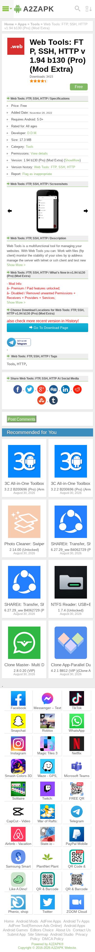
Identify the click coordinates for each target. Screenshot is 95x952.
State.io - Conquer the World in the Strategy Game (47, 850)
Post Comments (21, 419)
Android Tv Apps (76, 921)
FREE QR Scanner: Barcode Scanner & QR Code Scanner (77, 804)
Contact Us (82, 930)
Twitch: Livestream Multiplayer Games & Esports (47, 804)
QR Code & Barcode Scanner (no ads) (76, 870)
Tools (29, 146)
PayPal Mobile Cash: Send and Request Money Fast (76, 850)
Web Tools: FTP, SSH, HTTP (54, 167)
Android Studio (61, 934)
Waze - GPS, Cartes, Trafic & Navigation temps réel (47, 782)
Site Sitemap (38, 934)
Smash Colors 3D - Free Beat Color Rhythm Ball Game (18, 782)
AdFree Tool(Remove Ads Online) (35, 926)
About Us (63, 930)
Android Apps (74, 926)
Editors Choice (42, 930)
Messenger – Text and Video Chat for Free (47, 712)
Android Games (15, 930)
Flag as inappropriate (37, 174)
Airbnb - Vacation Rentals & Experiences (18, 848)
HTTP (21, 364)
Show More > (16, 265)
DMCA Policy (53, 939)
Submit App (16, 934)
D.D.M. (32, 133)
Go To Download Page (50, 328)
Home (9, 921)
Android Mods (27, 921)
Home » (10, 24)
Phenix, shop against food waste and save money (18, 918)
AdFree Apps (50, 921)
